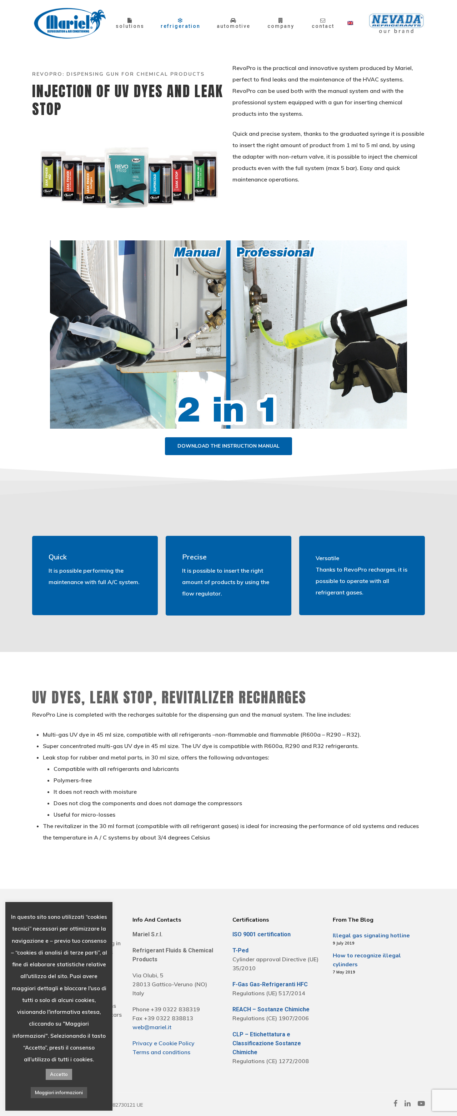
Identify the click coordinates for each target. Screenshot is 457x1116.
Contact (323, 25)
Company (280, 25)
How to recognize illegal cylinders (367, 960)
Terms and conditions (161, 1052)
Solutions (130, 25)
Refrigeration (180, 25)
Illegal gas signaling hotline (371, 936)
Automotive (233, 25)
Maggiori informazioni (59, 1092)
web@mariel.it (151, 1027)
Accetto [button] (59, 1074)
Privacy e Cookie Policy (163, 1043)
